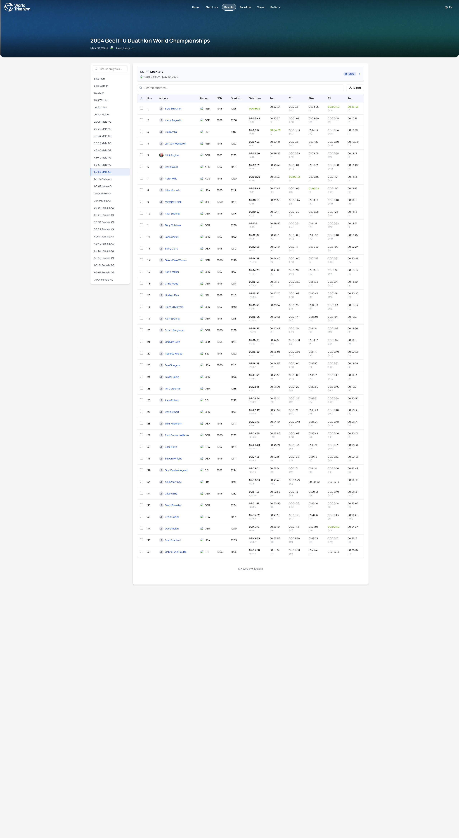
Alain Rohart (172, 400)
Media (273, 7)
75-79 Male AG (102, 200)
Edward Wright (173, 458)
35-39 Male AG (102, 143)
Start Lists (211, 7)
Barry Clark (171, 248)
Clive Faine (171, 493)
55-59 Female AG (104, 258)
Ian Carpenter (173, 388)
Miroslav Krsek (173, 202)
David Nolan (172, 528)
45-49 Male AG (102, 157)
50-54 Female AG (104, 251)
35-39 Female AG (104, 229)
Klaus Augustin (173, 120)
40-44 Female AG (104, 236)
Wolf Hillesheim (173, 423)
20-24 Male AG (102, 121)
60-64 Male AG (103, 179)
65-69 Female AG (104, 272)
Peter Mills (171, 178)
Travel (260, 7)
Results (229, 7)
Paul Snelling (172, 213)
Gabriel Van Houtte (175, 552)
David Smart (172, 412)
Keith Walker (172, 272)
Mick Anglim (172, 155)
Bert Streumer (173, 108)
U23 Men (99, 93)
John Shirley (172, 237)
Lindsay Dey (172, 295)
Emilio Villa (171, 132)
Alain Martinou (173, 482)
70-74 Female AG (103, 279)
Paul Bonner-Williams (177, 435)
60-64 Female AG (104, 265)
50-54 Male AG (102, 164)
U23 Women (101, 100)
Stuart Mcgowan (174, 330)
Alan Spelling (172, 318)
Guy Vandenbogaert (176, 470)
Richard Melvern (174, 307)
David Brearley (173, 505)
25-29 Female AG (104, 215)
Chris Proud (171, 283)
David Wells (171, 167)
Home (195, 7)
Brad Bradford (173, 540)
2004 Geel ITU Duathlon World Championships (150, 40)
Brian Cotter (172, 517)
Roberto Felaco (173, 353)
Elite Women (101, 85)
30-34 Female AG (104, 222)
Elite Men (99, 78)
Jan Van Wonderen (175, 143)
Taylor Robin (172, 377)
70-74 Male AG (102, 193)
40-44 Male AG (102, 150)
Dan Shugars (172, 365)
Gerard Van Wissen (175, 260)
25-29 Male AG (102, 128)
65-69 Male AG (103, 186)
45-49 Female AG (104, 243)
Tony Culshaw (173, 225)
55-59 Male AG (102, 172)
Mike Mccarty (173, 190)
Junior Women (102, 114)
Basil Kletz (171, 447)
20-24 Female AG (104, 207)
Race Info (245, 7)
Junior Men (100, 107)
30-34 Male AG (102, 136)
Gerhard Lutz (172, 342)
